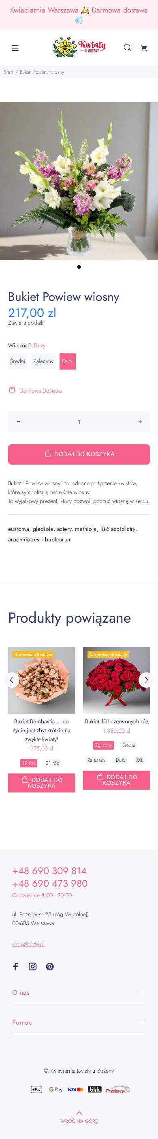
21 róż (52, 763)
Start (8, 72)
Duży (67, 361)
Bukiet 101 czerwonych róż (116, 721)
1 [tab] (79, 267)
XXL (139, 760)
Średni (17, 361)
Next (146, 680)
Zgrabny (103, 745)
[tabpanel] (79, 181)
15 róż (28, 763)
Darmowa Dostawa (40, 391)
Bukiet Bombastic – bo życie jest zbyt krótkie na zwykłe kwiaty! (41, 730)
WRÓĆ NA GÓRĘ (79, 1121)
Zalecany (43, 361)
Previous (11, 680)
